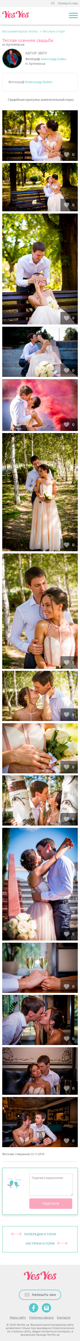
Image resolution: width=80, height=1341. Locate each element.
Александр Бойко (53, 59)
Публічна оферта (41, 1318)
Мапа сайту (18, 1318)
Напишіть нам (68, 3)
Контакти (63, 1318)
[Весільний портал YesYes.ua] (15, 16)
